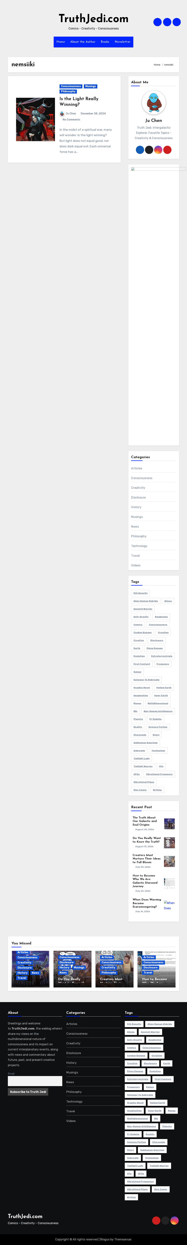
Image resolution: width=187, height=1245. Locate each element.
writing (157, 790)
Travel (135, 555)
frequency (163, 664)
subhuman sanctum (145, 742)
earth (136, 648)
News (135, 526)
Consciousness (71, 86)
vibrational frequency (159, 774)
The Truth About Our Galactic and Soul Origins (145, 821)
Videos (135, 565)
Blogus (105, 1239)
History (136, 507)
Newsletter (123, 41)
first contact (141, 664)
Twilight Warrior (143, 766)
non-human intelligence (158, 711)
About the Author (82, 41)
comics (137, 624)
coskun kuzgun (142, 632)
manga (137, 703)
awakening (161, 616)
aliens (168, 601)
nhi (135, 711)
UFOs (136, 774)
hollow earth (163, 687)
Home (60, 41)
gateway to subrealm (146, 679)
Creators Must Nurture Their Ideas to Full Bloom (147, 859)
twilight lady (141, 758)
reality (137, 727)
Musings (90, 86)
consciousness (158, 624)
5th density (140, 593)
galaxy (137, 672)
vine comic (140, 790)
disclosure (156, 640)
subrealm (139, 750)
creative (138, 640)
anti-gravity (140, 616)
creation (163, 632)
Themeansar (122, 1239)
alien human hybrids (145, 601)
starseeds (139, 735)
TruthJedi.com (93, 19)
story (156, 735)
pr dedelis (155, 719)
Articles (136, 468)
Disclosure (138, 497)
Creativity (138, 488)
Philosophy (68, 91)
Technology (139, 546)
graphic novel (141, 687)
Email (11, 1073)
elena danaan (155, 648)
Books (105, 41)
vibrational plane (143, 782)
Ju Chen (71, 113)
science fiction (157, 727)
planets (138, 719)
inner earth (161, 695)
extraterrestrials (161, 656)
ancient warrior (142, 609)
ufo (161, 766)
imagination (140, 695)
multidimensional (158, 703)
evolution (139, 656)
